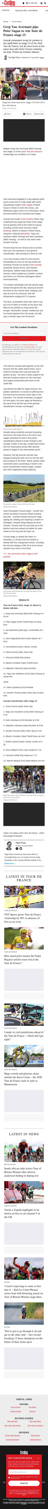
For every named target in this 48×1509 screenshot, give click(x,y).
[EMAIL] (21, 848)
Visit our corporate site (31, 1500)
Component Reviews (12, 1439)
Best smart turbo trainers (13, 1425)
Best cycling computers (35, 1425)
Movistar (25, 234)
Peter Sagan (27, 205)
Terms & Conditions (22, 1493)
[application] (24, 814)
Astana (7, 231)
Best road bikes (12, 1421)
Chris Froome (27, 219)
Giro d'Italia (32, 1407)
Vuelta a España (15, 1411)
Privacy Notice (30, 347)
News (42, 57)
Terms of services (29, 345)
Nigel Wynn (16, 57)
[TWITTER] (17, 848)
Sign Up (24, 1483)
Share (9, 114)
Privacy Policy (32, 1492)
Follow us (29, 114)
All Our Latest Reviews (12, 1435)
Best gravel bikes (35, 1421)
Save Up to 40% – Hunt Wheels (26, 10)
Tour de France (17, 21)
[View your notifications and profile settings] (23, 3)
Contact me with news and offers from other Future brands (24, 1477)
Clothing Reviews (35, 1439)
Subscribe (34, 3)
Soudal (37, 265)
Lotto (31, 265)
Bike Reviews (35, 1435)
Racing (5, 21)
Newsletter (40, 114)
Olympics (32, 1411)
